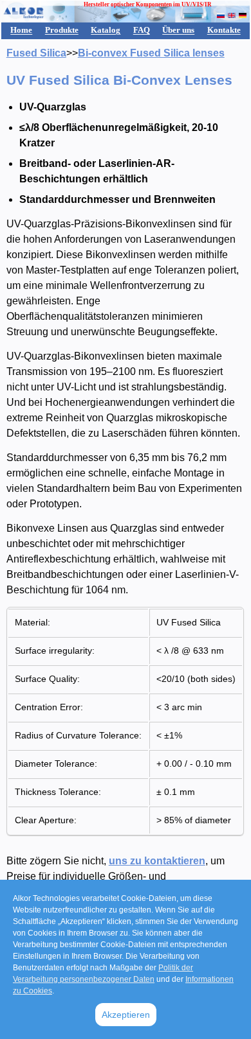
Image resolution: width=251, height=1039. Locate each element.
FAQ (141, 30)
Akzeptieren (126, 1014)
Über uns (178, 30)
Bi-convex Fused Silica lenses (151, 53)
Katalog (105, 30)
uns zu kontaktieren (157, 860)
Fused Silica (36, 53)
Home (21, 30)
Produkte (62, 30)
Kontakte (224, 30)
